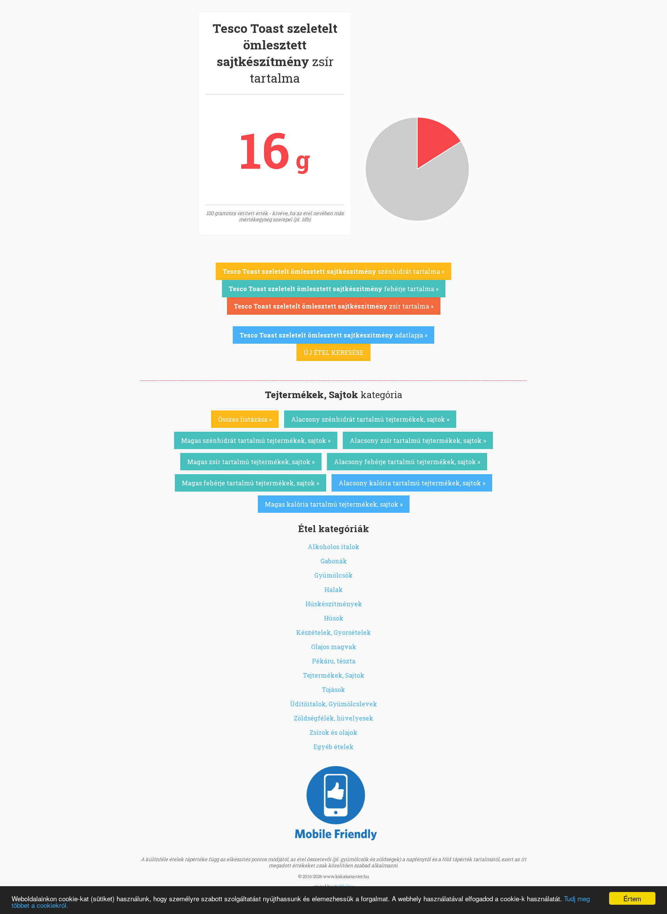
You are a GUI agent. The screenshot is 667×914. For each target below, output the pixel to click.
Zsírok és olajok (333, 732)
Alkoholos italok (333, 547)
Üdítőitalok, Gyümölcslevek (333, 704)
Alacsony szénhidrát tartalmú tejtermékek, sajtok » (370, 419)
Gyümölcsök (333, 575)
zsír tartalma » (333, 306)
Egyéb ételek (333, 747)
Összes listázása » (245, 419)
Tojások (333, 689)
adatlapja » (333, 335)
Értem (632, 898)
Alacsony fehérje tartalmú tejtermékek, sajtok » (407, 462)
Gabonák (333, 561)
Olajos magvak (333, 647)
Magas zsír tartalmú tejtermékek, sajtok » (251, 462)
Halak (333, 589)
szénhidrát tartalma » (333, 271)
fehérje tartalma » (333, 289)
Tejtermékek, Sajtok (333, 675)
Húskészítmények (333, 604)
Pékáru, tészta (334, 661)
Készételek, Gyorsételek (333, 632)
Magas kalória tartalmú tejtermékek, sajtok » (334, 504)
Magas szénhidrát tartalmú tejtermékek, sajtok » (255, 440)
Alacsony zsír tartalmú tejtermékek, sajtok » (418, 440)
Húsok (334, 618)
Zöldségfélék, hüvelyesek (333, 718)
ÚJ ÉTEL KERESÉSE (333, 352)
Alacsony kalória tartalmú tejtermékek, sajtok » (412, 483)
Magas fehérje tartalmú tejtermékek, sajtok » (250, 483)
